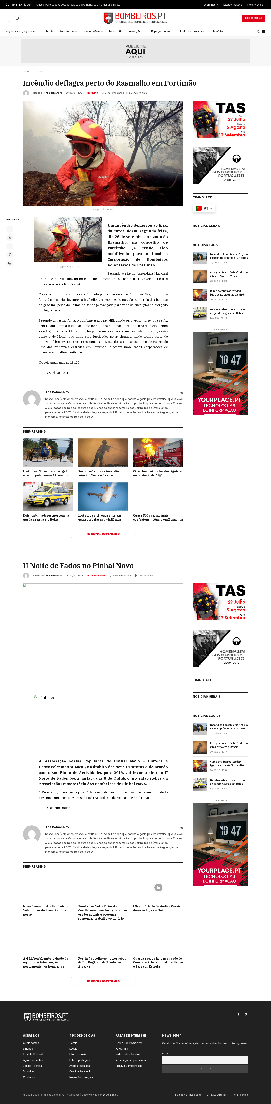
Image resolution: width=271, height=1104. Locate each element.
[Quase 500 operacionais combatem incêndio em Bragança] (158, 496)
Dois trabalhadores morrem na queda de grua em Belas (46, 517)
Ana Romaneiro (54, 92)
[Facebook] (9, 229)
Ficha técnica (255, 4)
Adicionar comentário (103, 533)
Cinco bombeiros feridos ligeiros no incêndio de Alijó (157, 473)
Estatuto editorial (233, 4)
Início (49, 31)
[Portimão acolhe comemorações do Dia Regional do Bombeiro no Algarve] (103, 939)
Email (165, 1053)
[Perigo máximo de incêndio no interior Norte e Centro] (103, 452)
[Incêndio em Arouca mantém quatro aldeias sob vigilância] (103, 496)
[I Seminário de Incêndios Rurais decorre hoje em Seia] (158, 887)
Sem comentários (114, 92)
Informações (91, 31)
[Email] (9, 263)
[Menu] (263, 31)
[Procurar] (258, 31)
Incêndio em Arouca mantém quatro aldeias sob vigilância (99, 517)
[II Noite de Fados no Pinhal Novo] (103, 635)
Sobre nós (210, 4)
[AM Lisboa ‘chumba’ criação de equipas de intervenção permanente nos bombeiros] (48, 939)
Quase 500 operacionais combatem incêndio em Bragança (158, 517)
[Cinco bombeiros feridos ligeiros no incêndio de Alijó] (158, 452)
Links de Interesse (192, 31)
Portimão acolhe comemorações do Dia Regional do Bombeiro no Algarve (102, 962)
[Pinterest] (9, 254)
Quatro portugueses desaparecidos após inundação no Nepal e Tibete (78, 4)
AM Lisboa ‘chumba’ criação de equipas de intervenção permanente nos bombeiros (45, 962)
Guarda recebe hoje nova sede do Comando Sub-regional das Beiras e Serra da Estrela (158, 962)
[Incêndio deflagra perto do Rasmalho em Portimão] (103, 153)
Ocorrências (253, 18)
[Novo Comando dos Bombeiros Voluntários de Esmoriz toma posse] (48, 887)
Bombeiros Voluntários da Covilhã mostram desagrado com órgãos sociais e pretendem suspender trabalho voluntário (102, 912)
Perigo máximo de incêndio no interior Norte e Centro (100, 473)
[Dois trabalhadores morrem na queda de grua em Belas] (48, 496)
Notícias (218, 31)
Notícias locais (96, 575)
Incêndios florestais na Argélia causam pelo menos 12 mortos (46, 473)
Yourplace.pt (110, 1094)
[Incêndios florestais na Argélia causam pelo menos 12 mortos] (48, 452)
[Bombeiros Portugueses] (135, 18)
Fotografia (116, 31)
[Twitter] (9, 237)
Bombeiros (66, 31)
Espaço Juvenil (161, 31)
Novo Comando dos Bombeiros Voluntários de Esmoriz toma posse (45, 910)
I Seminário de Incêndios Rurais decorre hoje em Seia (157, 908)
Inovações (135, 31)
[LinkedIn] (9, 246)
